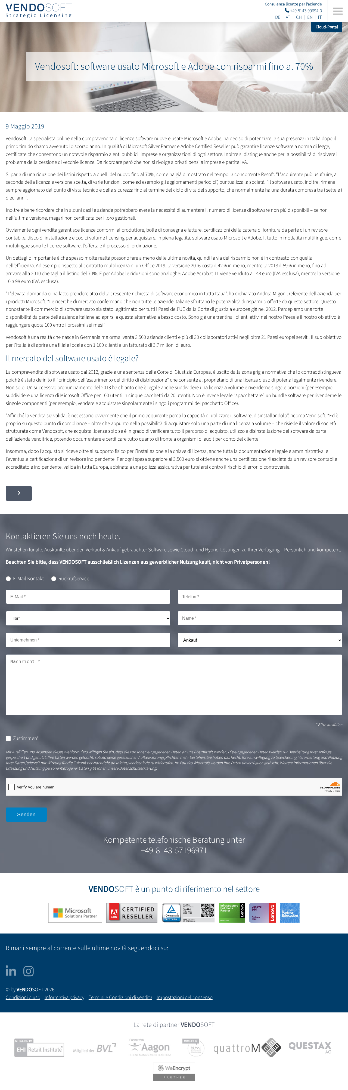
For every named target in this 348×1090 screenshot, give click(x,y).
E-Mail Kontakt (28, 578)
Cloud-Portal (327, 27)
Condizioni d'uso (23, 997)
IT (320, 17)
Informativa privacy (64, 997)
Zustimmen (26, 738)
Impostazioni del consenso (185, 997)
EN (310, 17)
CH (299, 17)
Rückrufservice (73, 578)
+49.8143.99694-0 (305, 10)
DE (277, 17)
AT (288, 17)
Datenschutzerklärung (137, 768)
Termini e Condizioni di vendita (120, 997)
